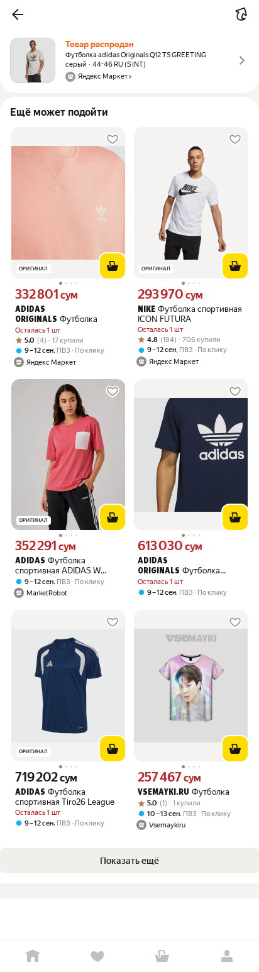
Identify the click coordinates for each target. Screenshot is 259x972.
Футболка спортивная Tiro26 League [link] (64, 797)
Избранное (97, 956)
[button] (17, 14)
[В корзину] (112, 266)
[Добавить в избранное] (112, 139)
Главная (32, 956)
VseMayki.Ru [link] (163, 792)
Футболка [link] (56, 315)
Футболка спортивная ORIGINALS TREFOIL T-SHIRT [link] (182, 566)
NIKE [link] (146, 310)
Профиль (226, 956)
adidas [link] (30, 561)
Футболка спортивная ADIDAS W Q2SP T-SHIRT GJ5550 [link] (58, 565)
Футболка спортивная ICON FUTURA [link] (190, 314)
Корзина (162, 956)
